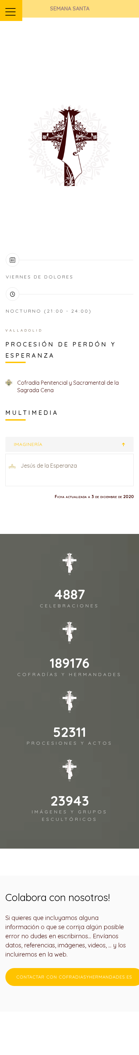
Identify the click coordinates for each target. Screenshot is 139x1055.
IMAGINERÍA (28, 444)
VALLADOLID (24, 330)
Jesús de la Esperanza (49, 465)
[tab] (69, 444)
